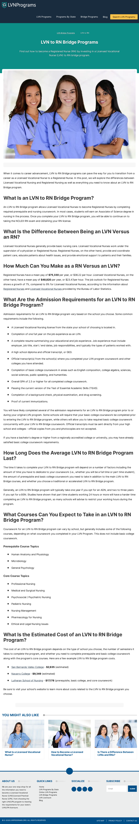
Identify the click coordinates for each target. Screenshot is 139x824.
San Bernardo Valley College (27, 667)
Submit (132, 790)
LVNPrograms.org (18, 820)
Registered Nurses (13, 288)
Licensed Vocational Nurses (46, 288)
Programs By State (66, 16)
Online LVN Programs (48, 792)
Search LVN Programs (124, 16)
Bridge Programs (89, 16)
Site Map (100, 821)
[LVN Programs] (18, 5)
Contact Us (131, 821)
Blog (105, 17)
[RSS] (90, 789)
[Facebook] (74, 789)
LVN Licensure (45, 798)
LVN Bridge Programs (66, 33)
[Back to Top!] (69, 771)
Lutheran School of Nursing (27, 680)
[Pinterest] (84, 789)
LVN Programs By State (49, 789)
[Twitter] (79, 789)
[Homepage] (50, 33)
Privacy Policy (115, 821)
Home (41, 787)
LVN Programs (44, 16)
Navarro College (20, 673)
